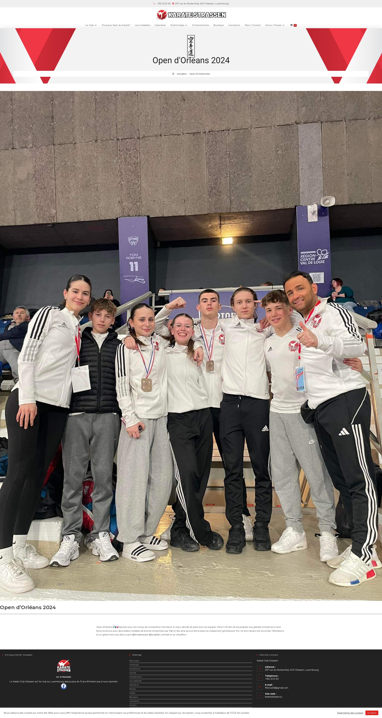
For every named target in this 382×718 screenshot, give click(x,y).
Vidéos (132, 693)
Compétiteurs (136, 677)
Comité (133, 673)
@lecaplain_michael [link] (159, 634)
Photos (133, 689)
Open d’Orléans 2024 (199, 74)
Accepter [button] (371, 713)
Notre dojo (134, 661)
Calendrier (134, 685)
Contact (133, 705)
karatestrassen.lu (273, 696)
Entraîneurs (135, 669)
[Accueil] (173, 74)
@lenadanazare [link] (140, 634)
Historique (134, 665)
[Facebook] (64, 686)
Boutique (134, 697)
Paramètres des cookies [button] (350, 713)
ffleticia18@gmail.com (276, 687)
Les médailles (136, 681)
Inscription (134, 701)
